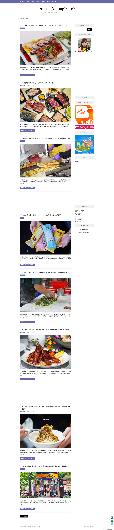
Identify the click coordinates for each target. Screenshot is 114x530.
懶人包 (48, 1)
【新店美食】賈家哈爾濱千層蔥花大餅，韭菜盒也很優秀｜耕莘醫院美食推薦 (44, 272)
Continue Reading (29, 130)
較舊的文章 (25, 516)
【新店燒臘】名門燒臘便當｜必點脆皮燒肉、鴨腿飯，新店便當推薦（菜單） (44, 25)
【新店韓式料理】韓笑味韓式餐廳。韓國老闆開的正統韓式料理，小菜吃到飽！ (45, 466)
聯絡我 (54, 1)
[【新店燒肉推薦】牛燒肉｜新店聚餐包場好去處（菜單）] (45, 105)
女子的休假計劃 (78, 219)
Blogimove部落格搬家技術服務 (107, 529)
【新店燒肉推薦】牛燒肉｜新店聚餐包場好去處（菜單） (38, 83)
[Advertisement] (45, 203)
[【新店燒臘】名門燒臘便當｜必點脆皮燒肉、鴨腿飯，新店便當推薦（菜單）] (45, 47)
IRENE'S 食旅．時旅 (79, 211)
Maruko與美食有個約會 (79, 210)
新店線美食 (22, 28)
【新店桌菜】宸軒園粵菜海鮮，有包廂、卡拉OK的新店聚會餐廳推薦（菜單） (45, 330)
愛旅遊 (43, 1)
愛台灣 (32, 1)
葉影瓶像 (76, 221)
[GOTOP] (112, 524)
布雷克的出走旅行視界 (79, 213)
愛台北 (27, 1)
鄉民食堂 (76, 216)
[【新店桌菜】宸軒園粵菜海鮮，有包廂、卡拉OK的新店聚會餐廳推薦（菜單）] (45, 351)
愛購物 (38, 1)
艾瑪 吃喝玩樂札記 (78, 214)
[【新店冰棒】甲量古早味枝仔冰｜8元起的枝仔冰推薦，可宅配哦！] (45, 237)
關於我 (21, 1)
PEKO (28, 28)
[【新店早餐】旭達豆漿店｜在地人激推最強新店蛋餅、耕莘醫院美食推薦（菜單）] (45, 160)
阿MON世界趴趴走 (78, 218)
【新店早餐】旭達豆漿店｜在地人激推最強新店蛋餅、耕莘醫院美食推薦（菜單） (46, 138)
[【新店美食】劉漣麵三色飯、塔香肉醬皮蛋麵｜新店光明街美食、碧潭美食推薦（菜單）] (45, 431)
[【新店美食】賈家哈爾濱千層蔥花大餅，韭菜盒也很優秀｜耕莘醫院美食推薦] (45, 294)
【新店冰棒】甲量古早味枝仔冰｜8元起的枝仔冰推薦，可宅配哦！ (41, 215)
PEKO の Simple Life (57, 9)
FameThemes (92, 526)
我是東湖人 (81, 221)
